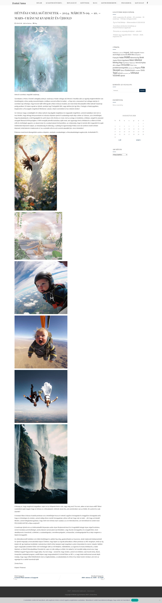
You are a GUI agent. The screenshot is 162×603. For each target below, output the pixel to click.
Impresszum (90, 591)
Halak (121, 57)
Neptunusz (132, 62)
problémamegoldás (120, 68)
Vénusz (134, 72)
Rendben (135, 600)
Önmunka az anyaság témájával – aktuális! (127, 31)
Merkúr (138, 60)
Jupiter (115, 60)
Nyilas (143, 63)
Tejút (115, 73)
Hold (127, 57)
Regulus (138, 68)
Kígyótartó (125, 60)
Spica (122, 70)
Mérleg (115, 63)
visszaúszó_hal (126, 73)
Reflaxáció (72, 3)
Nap (120, 62)
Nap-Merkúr (126, 62)
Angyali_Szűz (128, 52)
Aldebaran (115, 52)
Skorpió (116, 70)
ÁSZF (69, 591)
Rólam (39, 3)
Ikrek (142, 57)
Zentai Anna (19, 3)
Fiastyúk (116, 58)
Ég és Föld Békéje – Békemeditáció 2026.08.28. (129, 22)
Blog (95, 3)
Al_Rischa (120, 52)
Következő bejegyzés (92, 576)
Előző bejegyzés (26, 576)
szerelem (137, 70)
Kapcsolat (139, 3)
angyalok (137, 52)
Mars (131, 60)
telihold (120, 73)
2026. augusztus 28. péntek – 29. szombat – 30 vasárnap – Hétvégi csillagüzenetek (128, 18)
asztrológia (116, 55)
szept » (138, 140)
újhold (122, 76)
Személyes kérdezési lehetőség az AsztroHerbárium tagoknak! (124, 27)
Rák (143, 67)
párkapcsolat (132, 67)
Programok (126, 3)
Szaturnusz (130, 70)
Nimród (138, 63)
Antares (142, 52)
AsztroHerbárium (108, 3)
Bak (129, 55)
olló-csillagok (117, 65)
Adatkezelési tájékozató (79, 591)
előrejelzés (138, 54)
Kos (119, 60)
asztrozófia (124, 54)
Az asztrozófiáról (54, 3)
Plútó (131, 65)
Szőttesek (84, 3)
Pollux (135, 65)
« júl (119, 140)
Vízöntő (116, 75)
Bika (133, 55)
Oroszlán (125, 65)
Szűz (143, 70)
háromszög (134, 58)
